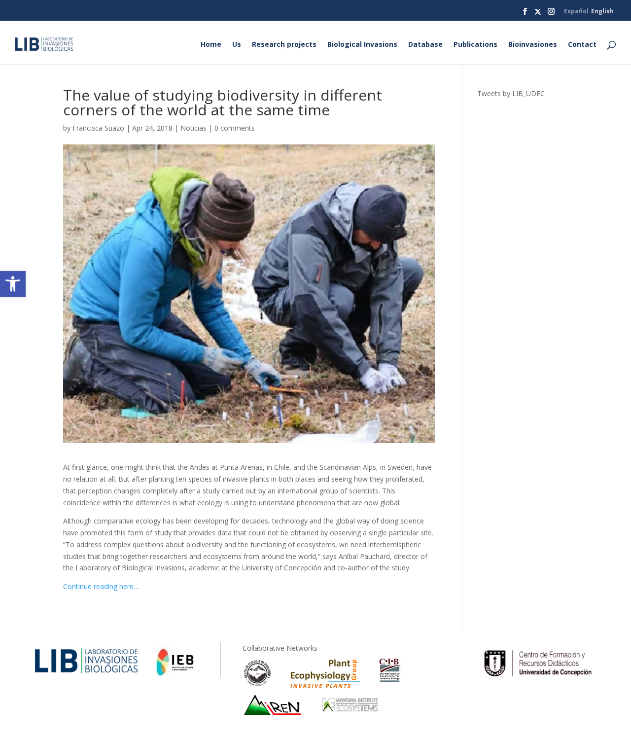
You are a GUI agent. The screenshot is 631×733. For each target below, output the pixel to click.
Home (211, 45)
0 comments (234, 128)
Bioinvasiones (532, 45)
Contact (582, 45)
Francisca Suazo (98, 128)
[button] (13, 284)
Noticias (193, 128)
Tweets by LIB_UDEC (511, 93)
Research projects (284, 45)
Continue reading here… (101, 586)
